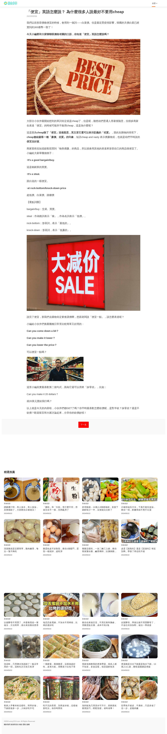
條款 (20, 724)
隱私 (24, 724)
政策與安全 (15, 724)
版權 (28, 724)
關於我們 (7, 724)
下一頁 (83, 425)
